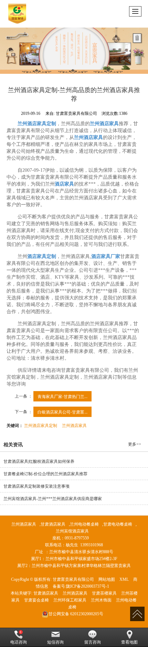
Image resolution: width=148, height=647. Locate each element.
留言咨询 (92, 642)
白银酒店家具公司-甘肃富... (62, 412)
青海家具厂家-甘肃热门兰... (62, 396)
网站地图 (106, 579)
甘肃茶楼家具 (104, 593)
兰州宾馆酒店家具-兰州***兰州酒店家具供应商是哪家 (52, 498)
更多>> (134, 444)
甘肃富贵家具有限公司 (73, 579)
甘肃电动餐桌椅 (117, 524)
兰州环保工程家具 (69, 600)
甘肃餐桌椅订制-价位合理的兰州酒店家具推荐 (45, 473)
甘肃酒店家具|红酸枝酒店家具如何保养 (38, 461)
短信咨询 (55, 642)
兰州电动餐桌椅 (84, 524)
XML (124, 579)
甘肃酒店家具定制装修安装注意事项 (36, 486)
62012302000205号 (76, 613)
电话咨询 (18, 642)
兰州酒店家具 (74, 425)
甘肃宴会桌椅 (36, 600)
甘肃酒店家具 (53, 524)
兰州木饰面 (101, 600)
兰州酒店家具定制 (40, 425)
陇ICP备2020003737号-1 (87, 586)
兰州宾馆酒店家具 (72, 531)
